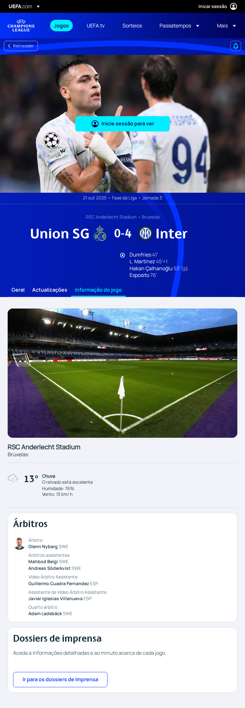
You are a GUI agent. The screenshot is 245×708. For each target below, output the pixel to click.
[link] (61, 25)
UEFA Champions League (21, 25)
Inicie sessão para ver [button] (127, 123)
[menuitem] (62, 25)
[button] (179, 25)
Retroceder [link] (23, 45)
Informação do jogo (98, 290)
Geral (18, 290)
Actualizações (49, 290)
